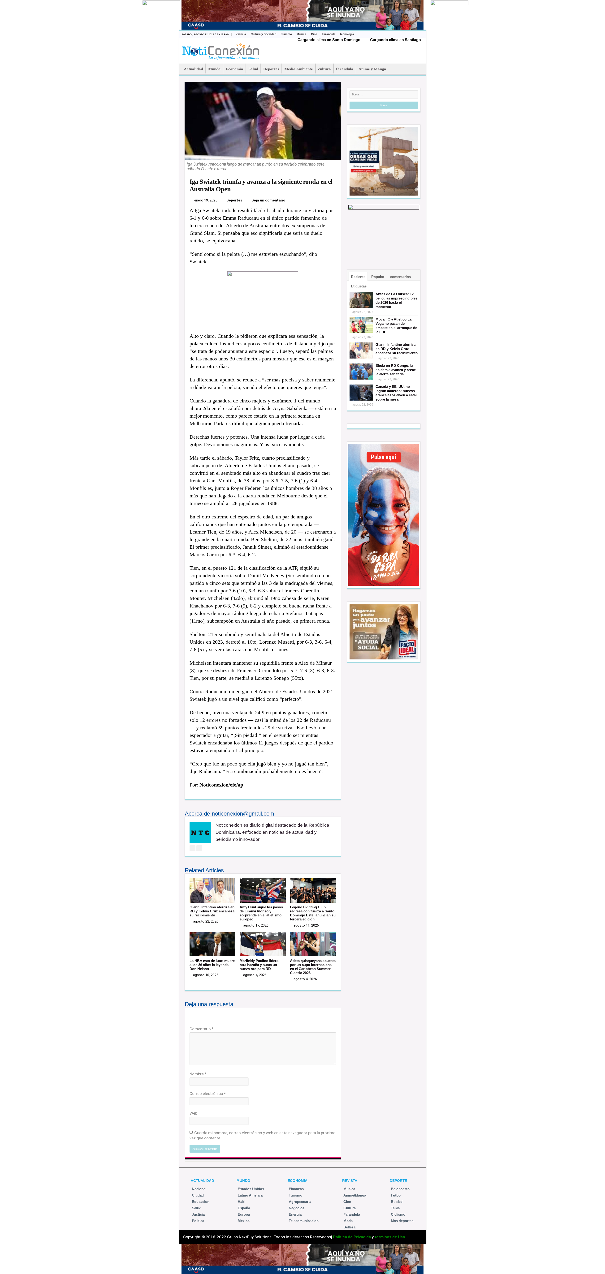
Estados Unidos (251, 1189)
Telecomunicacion (304, 1221)
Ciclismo (398, 1214)
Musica (301, 34)
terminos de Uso (390, 1237)
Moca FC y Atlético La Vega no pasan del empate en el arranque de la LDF (396, 325)
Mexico (244, 1221)
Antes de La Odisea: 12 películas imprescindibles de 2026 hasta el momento (396, 300)
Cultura (349, 1208)
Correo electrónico (208, 1093)
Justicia (198, 1214)
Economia (234, 69)
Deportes (271, 69)
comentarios (400, 277)
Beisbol (397, 1202)
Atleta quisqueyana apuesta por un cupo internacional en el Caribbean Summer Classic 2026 (313, 967)
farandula (344, 69)
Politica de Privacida (352, 1237)
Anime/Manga (354, 1195)
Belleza (349, 1227)
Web (193, 1113)
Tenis (395, 1208)
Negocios (296, 1208)
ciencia (241, 34)
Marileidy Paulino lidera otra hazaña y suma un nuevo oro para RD (259, 965)
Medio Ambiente (298, 69)
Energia (295, 1214)
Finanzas (296, 1189)
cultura (324, 69)
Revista (349, 1181)
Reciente (358, 277)
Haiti (241, 1202)
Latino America (250, 1195)
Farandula (328, 34)
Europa (244, 1214)
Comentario (201, 1028)
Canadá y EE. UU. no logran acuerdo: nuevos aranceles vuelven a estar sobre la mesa (396, 393)
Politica (198, 1221)
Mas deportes (402, 1221)
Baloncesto (400, 1189)
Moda (348, 1221)
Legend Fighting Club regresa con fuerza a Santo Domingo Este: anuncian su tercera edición (313, 913)
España (244, 1208)
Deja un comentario (268, 200)
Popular (377, 277)
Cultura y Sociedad (263, 34)
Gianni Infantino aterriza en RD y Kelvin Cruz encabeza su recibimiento (212, 911)
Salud (253, 69)
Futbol (396, 1195)
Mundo (214, 69)
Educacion (200, 1202)
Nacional (199, 1189)
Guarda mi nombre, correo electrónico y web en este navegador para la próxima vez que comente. (262, 1135)
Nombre (198, 1074)
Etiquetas (359, 286)
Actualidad (193, 69)
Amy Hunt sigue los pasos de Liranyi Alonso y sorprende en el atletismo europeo (261, 913)
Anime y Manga (372, 69)
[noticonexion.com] (221, 50)
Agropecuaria (300, 1202)
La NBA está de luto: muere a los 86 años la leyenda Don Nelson (212, 965)
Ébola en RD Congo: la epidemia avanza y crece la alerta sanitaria (396, 369)
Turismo (286, 34)
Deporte (398, 1181)
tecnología (347, 34)
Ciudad (198, 1195)
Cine (314, 34)
